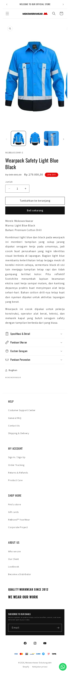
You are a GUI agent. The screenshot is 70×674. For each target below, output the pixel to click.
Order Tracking (16, 465)
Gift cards (13, 512)
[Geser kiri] (6, 139)
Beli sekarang (35, 210)
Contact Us (14, 425)
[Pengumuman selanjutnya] (63, 4)
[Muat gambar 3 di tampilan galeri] (51, 138)
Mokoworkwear (31, 662)
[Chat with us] (63, 667)
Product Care (15, 480)
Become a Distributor (19, 574)
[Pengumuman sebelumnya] (7, 4)
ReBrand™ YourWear (19, 519)
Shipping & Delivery (18, 433)
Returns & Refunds (18, 472)
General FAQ (14, 418)
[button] (7, 13)
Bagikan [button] (13, 370)
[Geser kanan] (63, 139)
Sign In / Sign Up (16, 457)
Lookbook (13, 566)
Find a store (14, 504)
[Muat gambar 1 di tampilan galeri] (18, 138)
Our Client (13, 559)
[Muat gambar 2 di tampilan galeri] (35, 138)
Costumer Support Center (22, 410)
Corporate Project (18, 527)
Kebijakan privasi (39, 667)
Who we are (14, 551)
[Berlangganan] (58, 628)
